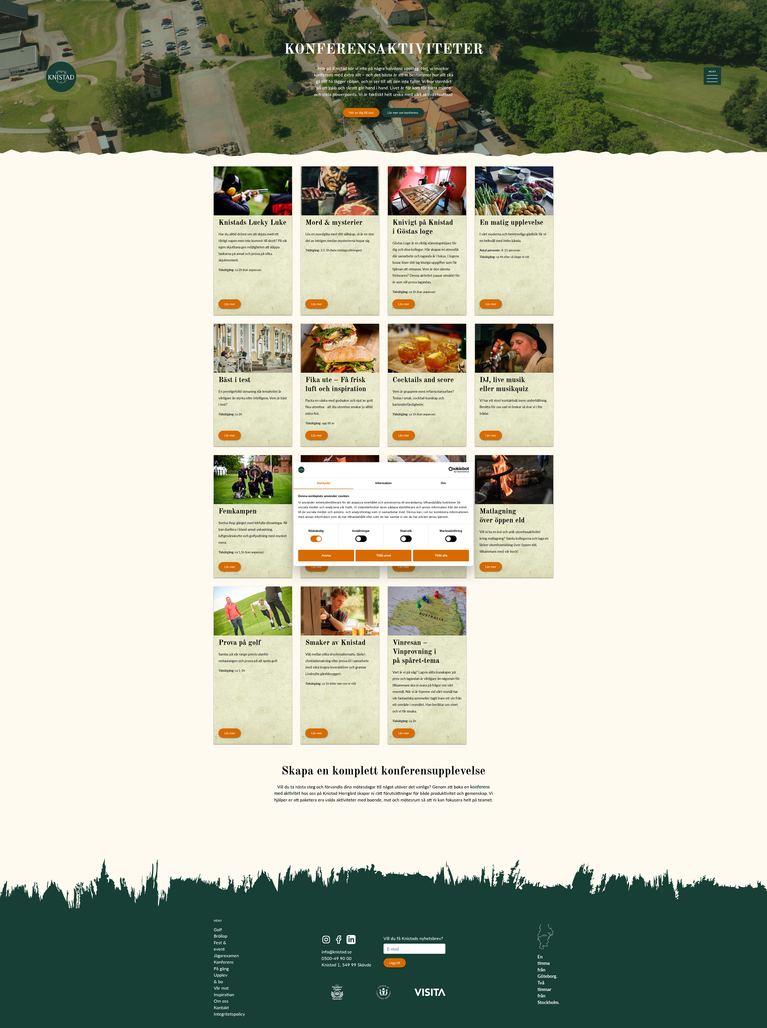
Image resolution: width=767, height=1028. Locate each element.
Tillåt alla (441, 555)
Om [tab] (443, 483)
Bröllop (220, 936)
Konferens (224, 962)
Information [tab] (383, 483)
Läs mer (229, 304)
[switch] (361, 538)
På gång (221, 968)
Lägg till (394, 962)
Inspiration (224, 994)
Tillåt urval (383, 555)
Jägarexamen (226, 955)
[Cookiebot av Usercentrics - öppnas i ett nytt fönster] (451, 470)
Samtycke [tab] (324, 483)
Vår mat (221, 988)
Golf (218, 929)
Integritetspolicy (229, 1014)
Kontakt (221, 1007)
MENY (218, 921)
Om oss (221, 1001)
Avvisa (326, 555)
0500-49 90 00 (337, 958)
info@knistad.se (337, 952)
